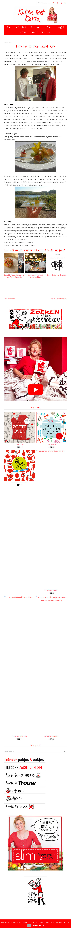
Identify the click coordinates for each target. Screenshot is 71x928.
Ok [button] (29, 925)
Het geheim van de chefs (56, 275)
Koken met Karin (35, 15)
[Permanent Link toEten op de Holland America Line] (35, 272)
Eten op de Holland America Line (35, 276)
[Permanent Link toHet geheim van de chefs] (57, 272)
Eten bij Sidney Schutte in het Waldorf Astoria (14, 276)
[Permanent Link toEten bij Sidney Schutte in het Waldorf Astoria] (14, 272)
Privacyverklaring (38, 925)
